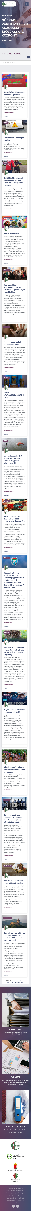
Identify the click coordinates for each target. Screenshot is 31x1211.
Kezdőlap (12, 1196)
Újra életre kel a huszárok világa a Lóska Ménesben (14, 882)
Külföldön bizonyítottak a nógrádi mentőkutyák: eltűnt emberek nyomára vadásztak (14, 182)
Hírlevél (21, 1198)
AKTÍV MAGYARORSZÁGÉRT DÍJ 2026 (14, 395)
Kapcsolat (15, 1203)
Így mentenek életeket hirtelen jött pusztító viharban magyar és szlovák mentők (13, 460)
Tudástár (15, 1077)
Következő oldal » (17, 982)
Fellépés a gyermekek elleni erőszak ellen (12, 343)
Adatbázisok (15, 1029)
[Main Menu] (27, 4)
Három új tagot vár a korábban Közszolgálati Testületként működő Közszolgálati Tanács (13, 819)
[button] (28, 57)
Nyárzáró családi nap (12, 233)
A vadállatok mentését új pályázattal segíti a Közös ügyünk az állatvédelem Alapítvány (14, 651)
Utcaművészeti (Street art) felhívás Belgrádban (14, 93)
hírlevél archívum (15, 1126)
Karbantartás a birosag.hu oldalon (14, 139)
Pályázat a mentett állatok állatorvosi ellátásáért (14, 711)
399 (8, 982)
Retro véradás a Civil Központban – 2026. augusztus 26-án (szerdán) (14, 519)
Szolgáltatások (11, 1198)
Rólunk (20, 1196)
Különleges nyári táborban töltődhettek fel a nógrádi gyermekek (14, 770)
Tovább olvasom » (9, 112)
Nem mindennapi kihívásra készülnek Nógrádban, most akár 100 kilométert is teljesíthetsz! (14, 937)
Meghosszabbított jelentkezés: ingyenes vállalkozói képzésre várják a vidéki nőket (14, 289)
